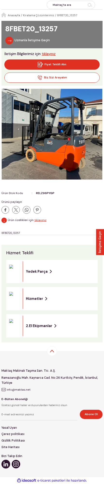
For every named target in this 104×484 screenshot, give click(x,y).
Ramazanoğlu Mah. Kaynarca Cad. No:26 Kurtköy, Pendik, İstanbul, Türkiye (49, 380)
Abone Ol (91, 414)
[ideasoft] (26, 480)
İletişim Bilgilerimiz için (30, 54)
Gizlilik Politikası (13, 440)
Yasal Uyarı (9, 428)
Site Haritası (10, 447)
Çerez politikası (12, 434)
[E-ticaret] (51, 480)
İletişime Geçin (100, 242)
